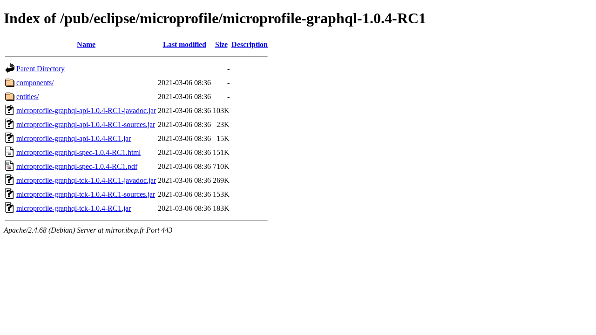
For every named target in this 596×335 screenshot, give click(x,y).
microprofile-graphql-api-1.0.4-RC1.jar (73, 138)
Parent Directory (40, 69)
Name (86, 44)
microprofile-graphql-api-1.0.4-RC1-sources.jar (85, 124)
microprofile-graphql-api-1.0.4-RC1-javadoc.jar (86, 110)
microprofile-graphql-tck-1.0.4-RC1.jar (73, 208)
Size (221, 44)
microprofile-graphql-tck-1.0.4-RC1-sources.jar (85, 194)
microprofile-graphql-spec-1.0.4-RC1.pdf (76, 166)
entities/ (27, 96)
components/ (35, 83)
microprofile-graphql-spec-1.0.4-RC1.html (78, 152)
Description (249, 44)
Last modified (184, 44)
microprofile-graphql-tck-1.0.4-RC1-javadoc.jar (86, 180)
